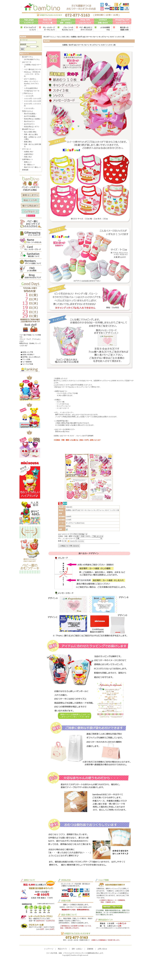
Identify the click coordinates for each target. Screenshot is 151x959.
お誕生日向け (28, 154)
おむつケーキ (26, 62)
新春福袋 (25, 170)
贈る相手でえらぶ (28, 129)
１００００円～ (29, 108)
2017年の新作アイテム (32, 59)
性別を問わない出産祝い (32, 119)
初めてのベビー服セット (32, 167)
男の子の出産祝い (30, 114)
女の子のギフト (29, 124)
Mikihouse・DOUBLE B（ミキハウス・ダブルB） (32, 74)
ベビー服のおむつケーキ (32, 69)
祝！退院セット (29, 164)
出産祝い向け (28, 151)
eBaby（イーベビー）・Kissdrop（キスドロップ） (32, 83)
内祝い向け (28, 157)
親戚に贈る (28, 142)
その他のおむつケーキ (31, 91)
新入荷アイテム (27, 57)
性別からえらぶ (27, 111)
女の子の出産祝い (30, 116)
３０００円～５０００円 (32, 98)
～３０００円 (28, 96)
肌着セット (28, 162)
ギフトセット (26, 149)
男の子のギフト (29, 121)
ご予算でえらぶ (27, 93)
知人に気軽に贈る (30, 132)
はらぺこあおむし (30, 79)
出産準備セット (27, 159)
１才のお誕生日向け (31, 88)
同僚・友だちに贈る (31, 134)
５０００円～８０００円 (32, 101)
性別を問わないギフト (31, 127)
